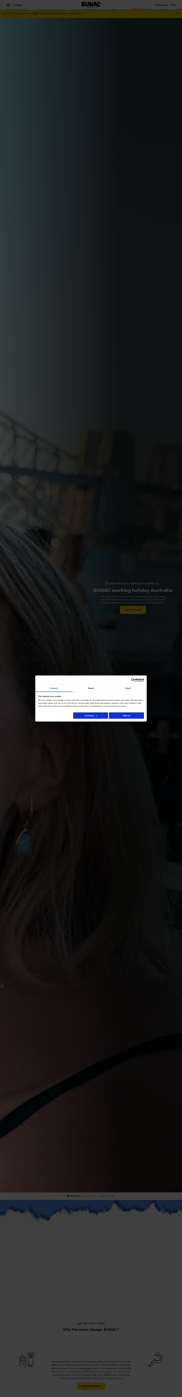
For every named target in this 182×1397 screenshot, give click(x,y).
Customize (89, 715)
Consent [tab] (54, 688)
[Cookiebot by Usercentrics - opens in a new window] (133, 680)
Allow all (126, 715)
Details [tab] (91, 688)
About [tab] (128, 688)
